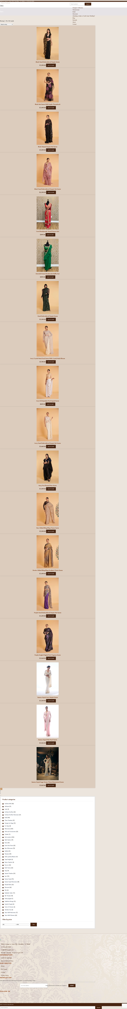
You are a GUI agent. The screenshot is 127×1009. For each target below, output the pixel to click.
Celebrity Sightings (6, 958)
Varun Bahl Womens (10, 915)
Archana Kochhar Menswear (12, 815)
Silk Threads (8, 896)
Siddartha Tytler (8, 893)
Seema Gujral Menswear (11, 882)
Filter (34, 924)
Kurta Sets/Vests (9, 845)
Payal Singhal (8, 859)
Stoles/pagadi (8, 898)
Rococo (7, 865)
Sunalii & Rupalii (8, 904)
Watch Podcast (5, 3)
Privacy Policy (5, 975)
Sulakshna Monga (9, 901)
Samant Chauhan (9, 873)
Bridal (6, 817)
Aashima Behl (8, 803)
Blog (74, 18)
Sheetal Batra (8, 884)
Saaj (6, 870)
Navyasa (7, 854)
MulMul (6, 851)
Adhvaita (7, 806)
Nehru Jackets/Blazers (10, 857)
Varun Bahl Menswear (10, 912)
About (74, 22)
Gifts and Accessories (10, 831)
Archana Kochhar (9, 812)
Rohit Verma (8, 868)
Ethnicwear (7, 829)
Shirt (6, 890)
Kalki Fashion (8, 840)
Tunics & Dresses (9, 907)
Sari (5, 876)
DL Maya (7, 826)
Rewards (75, 20)
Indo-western (8, 837)
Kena (6, 843)
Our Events (4, 969)
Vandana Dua (8, 910)
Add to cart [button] (51, 65)
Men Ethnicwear (9, 848)
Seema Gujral (8, 879)
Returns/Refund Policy (7, 961)
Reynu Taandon (8, 862)
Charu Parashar (8, 820)
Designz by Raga (9, 823)
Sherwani (7, 887)
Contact (74, 24)
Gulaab (6, 834)
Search (88, 4)
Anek (6, 809)
